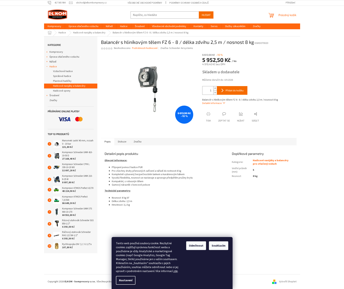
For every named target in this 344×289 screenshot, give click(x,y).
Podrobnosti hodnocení (144, 48)
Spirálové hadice (62, 76)
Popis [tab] (108, 142)
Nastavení (125, 280)
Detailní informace (212, 103)
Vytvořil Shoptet (288, 281)
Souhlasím (219, 246)
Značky (53, 100)
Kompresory (56, 52)
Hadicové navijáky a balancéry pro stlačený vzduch (270, 162)
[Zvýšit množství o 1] (215, 88)
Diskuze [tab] (122, 142)
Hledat (206, 14)
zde (175, 271)
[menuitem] (54, 26)
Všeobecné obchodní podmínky (145, 3)
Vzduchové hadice (63, 71)
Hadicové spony (61, 91)
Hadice (53, 66)
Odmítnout (196, 246)
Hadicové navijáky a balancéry (69, 86)
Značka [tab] (137, 142)
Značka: (176, 48)
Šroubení (54, 95)
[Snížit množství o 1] (215, 92)
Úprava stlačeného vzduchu (64, 57)
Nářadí (52, 62)
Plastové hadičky (62, 81)
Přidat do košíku (235, 90)
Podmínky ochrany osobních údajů (189, 3)
